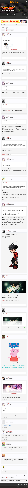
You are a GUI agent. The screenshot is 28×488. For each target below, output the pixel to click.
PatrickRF (8, 178)
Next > (12, 30)
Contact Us (21, 484)
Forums (19, 14)
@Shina (3, 300)
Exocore (3, 373)
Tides (7, 33)
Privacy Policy (25, 486)
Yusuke (3, 58)
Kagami (8, 443)
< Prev (2, 30)
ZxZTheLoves (9, 431)
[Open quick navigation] (26, 24)
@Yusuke (4, 280)
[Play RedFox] (14, 1)
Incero (7, 466)
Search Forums (4, 17)
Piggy (7, 336)
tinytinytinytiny (5, 77)
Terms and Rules (19, 486)
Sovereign (8, 421)
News (8, 14)
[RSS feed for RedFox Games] (27, 484)
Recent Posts (10, 17)
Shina (7, 230)
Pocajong (8, 377)
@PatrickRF (8, 110)
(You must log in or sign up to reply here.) (20, 475)
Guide (13, 14)
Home (3, 14)
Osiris (7, 455)
